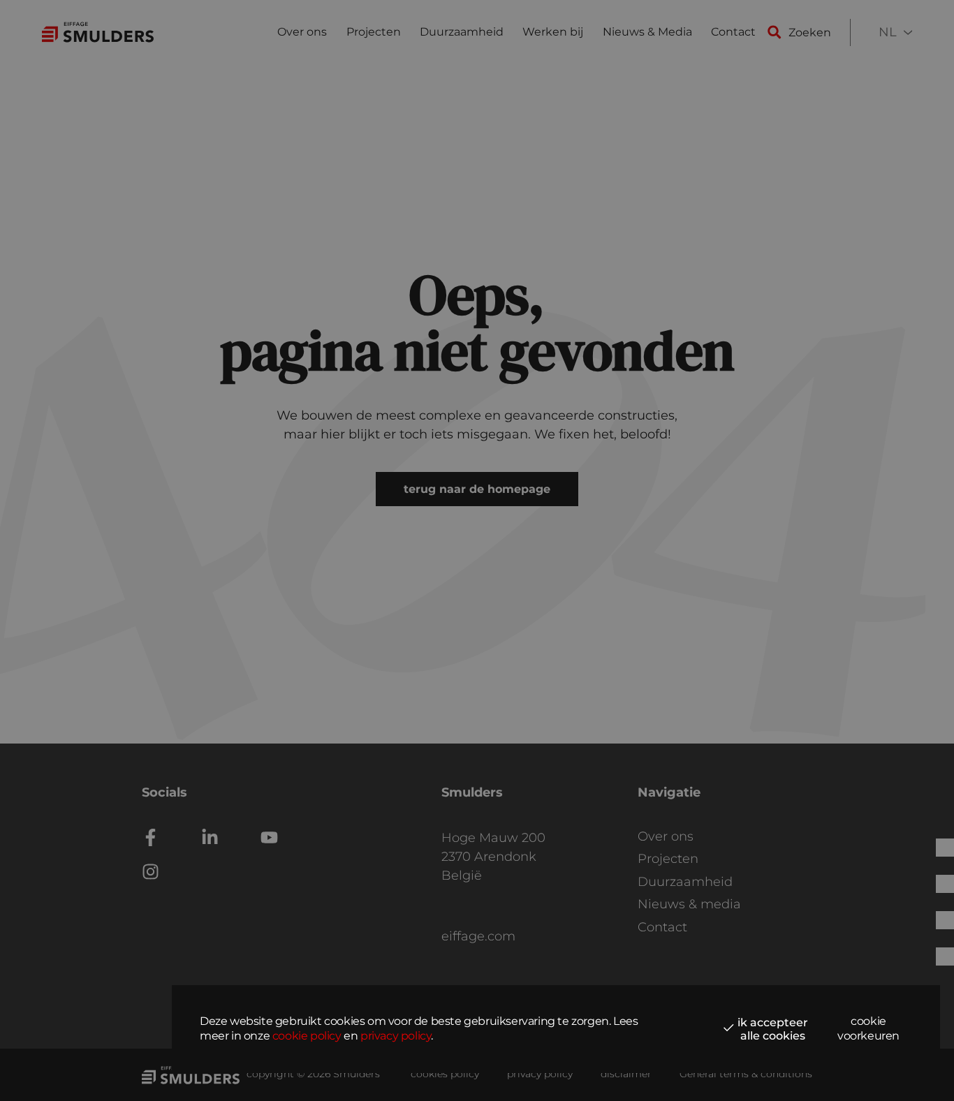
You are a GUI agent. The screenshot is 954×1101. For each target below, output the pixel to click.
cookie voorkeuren (868, 1028)
